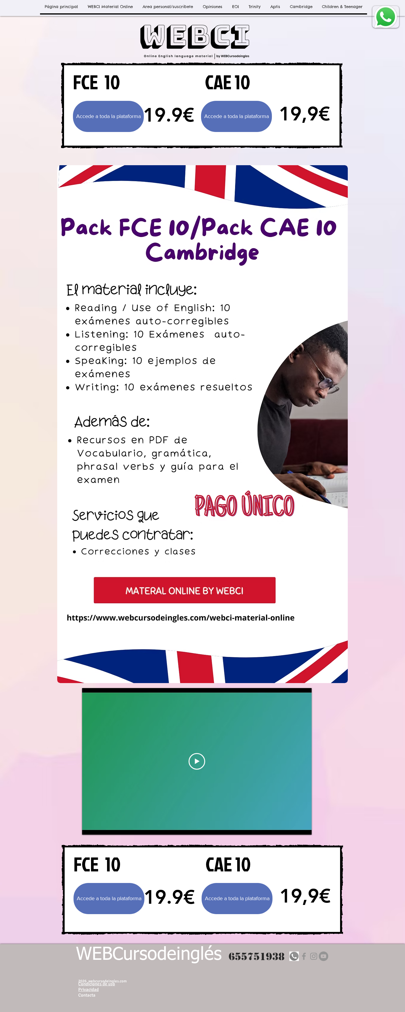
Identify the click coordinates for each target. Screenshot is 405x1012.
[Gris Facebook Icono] (304, 956)
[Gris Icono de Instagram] (313, 956)
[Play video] (197, 761)
